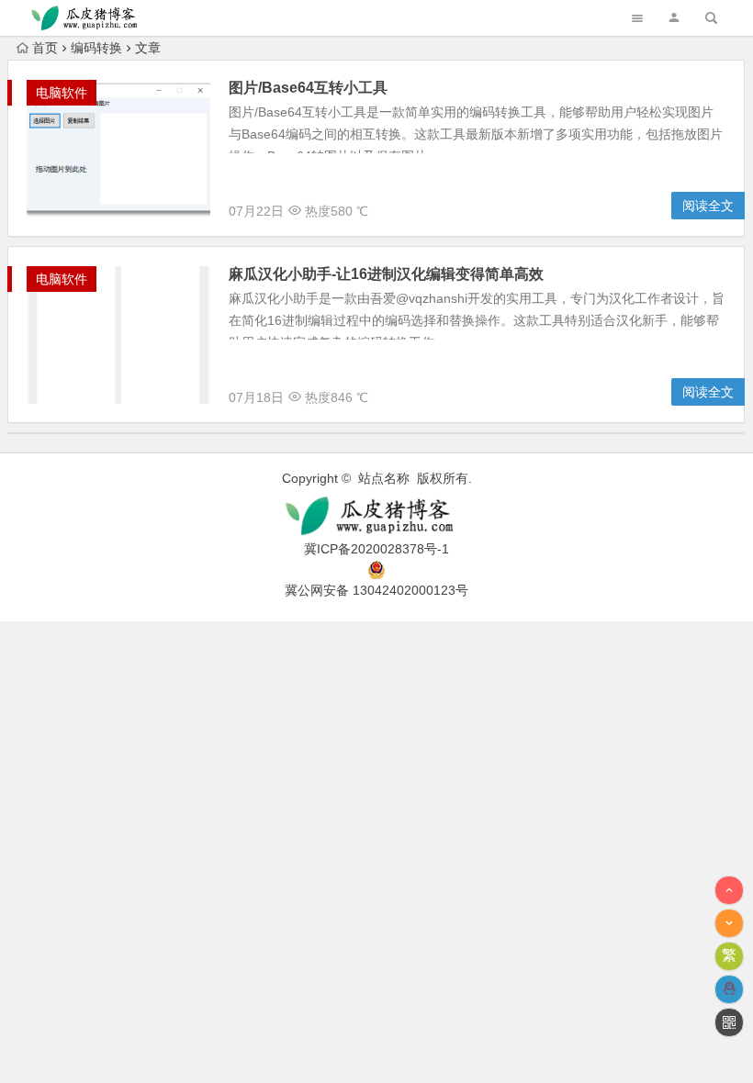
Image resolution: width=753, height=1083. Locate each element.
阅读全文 (708, 205)
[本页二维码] (729, 1022)
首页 (45, 47)
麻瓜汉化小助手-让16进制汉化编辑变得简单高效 (386, 274)
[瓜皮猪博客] (376, 516)
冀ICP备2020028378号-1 (376, 549)
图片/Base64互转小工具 (308, 87)
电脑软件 (61, 92)
